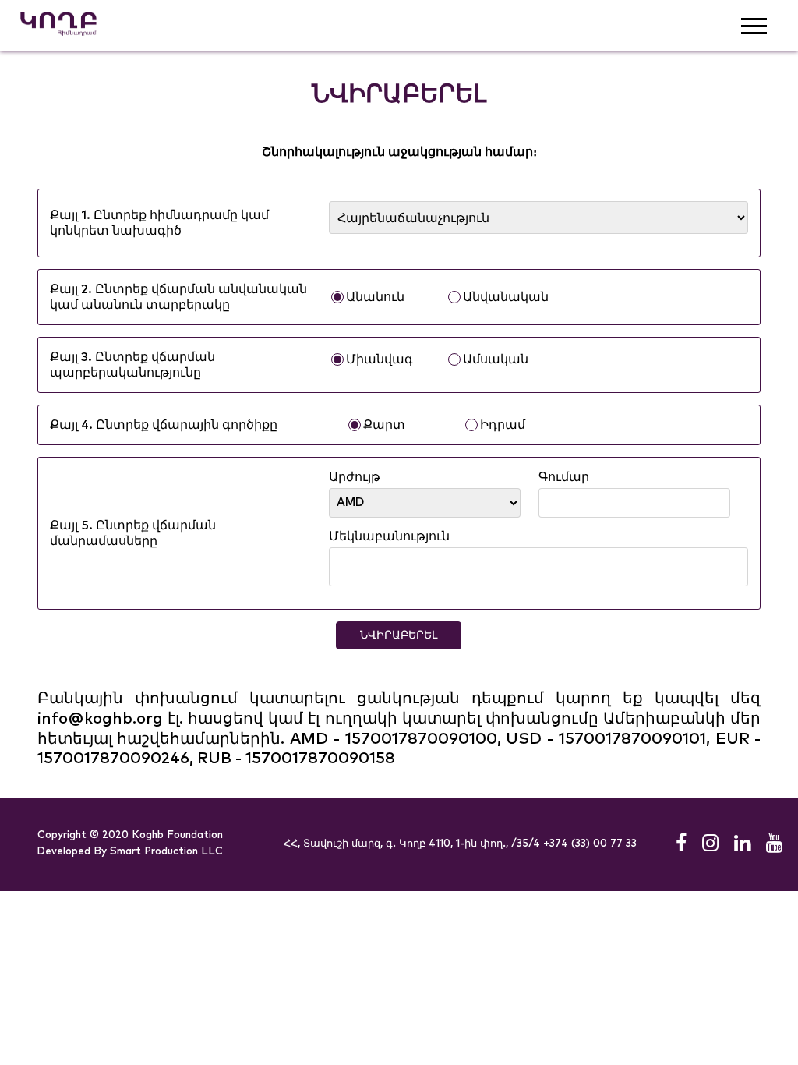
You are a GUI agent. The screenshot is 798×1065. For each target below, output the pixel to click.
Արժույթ (354, 477)
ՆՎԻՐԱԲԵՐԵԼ (398, 635)
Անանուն (375, 297)
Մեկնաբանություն (389, 536)
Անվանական (506, 297)
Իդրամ (502, 425)
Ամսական (495, 359)
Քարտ (384, 425)
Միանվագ (379, 359)
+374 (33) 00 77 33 (590, 844)
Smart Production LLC (166, 852)
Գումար (563, 477)
